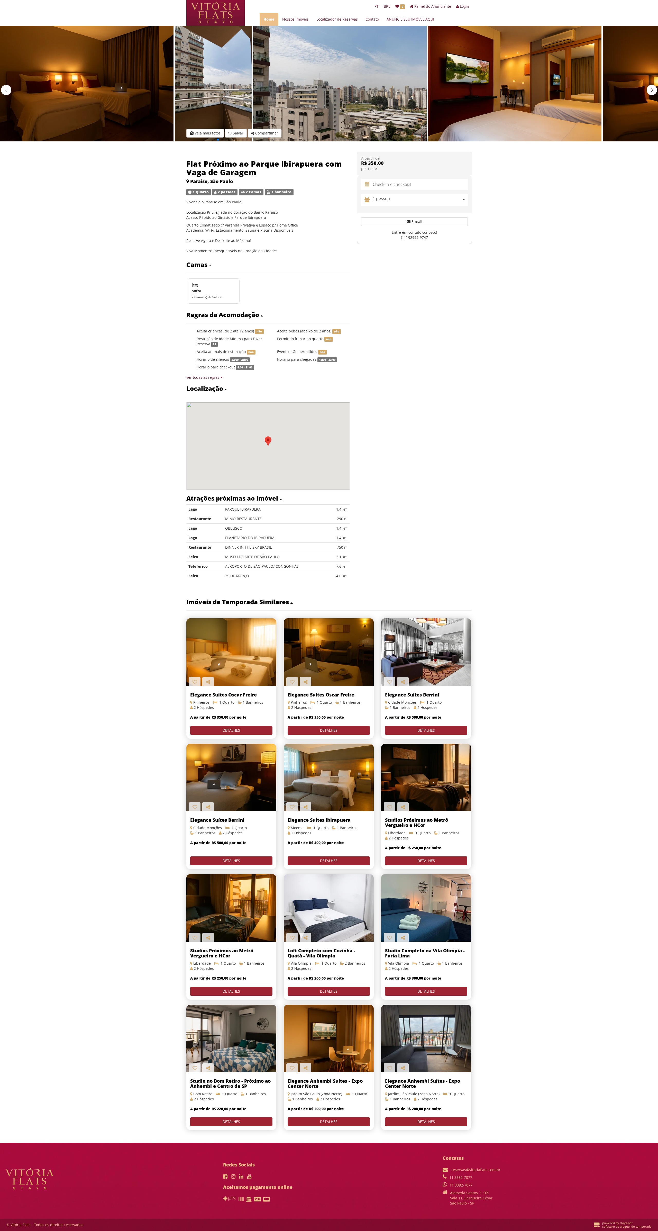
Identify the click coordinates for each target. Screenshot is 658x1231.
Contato (372, 19)
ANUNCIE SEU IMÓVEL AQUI (410, 19)
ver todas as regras (203, 377)
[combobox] (420, 199)
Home (269, 19)
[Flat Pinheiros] (231, 652)
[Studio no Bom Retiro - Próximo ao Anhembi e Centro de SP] (231, 1038)
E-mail (416, 221)
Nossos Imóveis (295, 19)
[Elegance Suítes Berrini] (426, 652)
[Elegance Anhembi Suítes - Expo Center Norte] (329, 1038)
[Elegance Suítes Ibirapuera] (329, 777)
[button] (652, 90)
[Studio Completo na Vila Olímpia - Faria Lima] (426, 908)
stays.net (626, 1223)
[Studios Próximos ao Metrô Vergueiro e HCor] (426, 777)
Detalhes (231, 730)
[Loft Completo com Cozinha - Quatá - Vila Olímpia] (329, 908)
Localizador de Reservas (337, 19)
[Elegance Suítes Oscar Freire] (329, 652)
